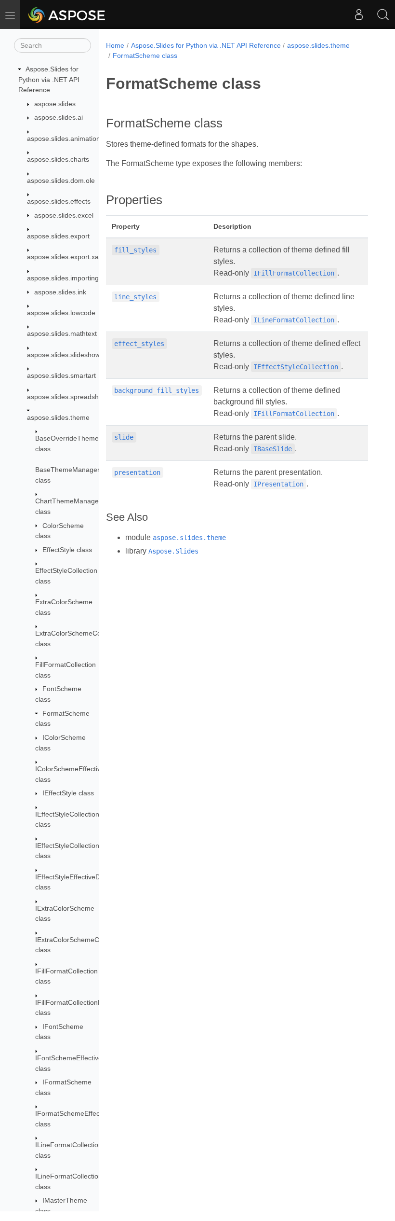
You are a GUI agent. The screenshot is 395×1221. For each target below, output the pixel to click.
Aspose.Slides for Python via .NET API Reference (48, 79)
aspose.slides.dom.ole (61, 180)
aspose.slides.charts (58, 159)
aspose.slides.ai (58, 117)
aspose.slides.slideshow (63, 355)
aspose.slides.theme (58, 417)
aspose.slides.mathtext (62, 333)
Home (115, 45)
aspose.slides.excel (63, 215)
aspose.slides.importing (63, 278)
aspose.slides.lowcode (61, 313)
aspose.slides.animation (63, 138)
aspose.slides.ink (60, 292)
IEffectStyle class (68, 793)
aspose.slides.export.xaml (66, 257)
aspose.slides (55, 104)
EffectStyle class (67, 550)
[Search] (383, 14)
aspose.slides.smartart (61, 375)
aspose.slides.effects (59, 201)
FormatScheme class (145, 55)
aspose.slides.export (58, 236)
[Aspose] (67, 14)
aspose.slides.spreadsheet (67, 397)
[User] (359, 14)
